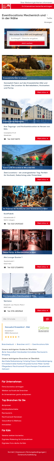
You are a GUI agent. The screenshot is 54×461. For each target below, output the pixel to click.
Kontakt (11, 452)
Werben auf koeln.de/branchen (15, 391)
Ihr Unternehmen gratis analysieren (16, 394)
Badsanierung (16, 361)
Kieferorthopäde (24, 364)
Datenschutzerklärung (27, 455)
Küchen (35, 364)
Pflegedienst (7, 366)
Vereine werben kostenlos (12, 435)
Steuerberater (44, 366)
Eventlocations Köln (41, 344)
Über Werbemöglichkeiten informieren (36, 2)
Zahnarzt (5, 369)
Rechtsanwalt (19, 366)
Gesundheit (12, 352)
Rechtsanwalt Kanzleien (12, 417)
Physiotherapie (31, 366)
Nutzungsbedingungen (35, 452)
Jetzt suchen (27, 43)
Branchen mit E (23, 344)
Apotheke (6, 361)
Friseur (33, 361)
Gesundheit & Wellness (11, 421)
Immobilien (32, 352)
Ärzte (4, 352)
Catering (26, 361)
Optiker (46, 364)
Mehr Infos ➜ (42, 92)
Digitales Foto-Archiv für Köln (14, 443)
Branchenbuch (8, 344)
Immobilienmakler (9, 364)
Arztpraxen (6, 405)
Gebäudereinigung (44, 361)
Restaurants (42, 352)
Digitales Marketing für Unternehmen (17, 439)
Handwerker (22, 352)
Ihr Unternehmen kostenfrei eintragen (37, 6)
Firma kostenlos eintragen (13, 387)
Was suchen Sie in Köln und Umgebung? (26, 34)
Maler (40, 364)
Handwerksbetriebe (10, 409)
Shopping (6, 355)
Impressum (20, 452)
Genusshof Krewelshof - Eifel (17, 327)
